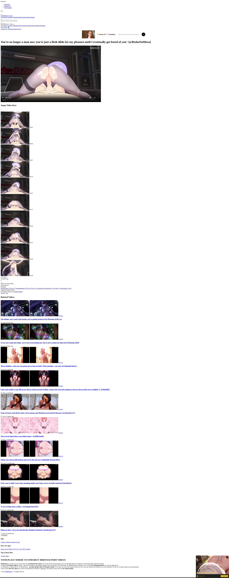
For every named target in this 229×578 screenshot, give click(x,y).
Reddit (51, 288)
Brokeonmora (5, 288)
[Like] (1, 282)
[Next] (3, 111)
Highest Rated (31, 25)
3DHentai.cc (9, 571)
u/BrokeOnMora (18, 291)
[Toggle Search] (1, 19)
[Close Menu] (13, 24)
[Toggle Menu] (1, 14)
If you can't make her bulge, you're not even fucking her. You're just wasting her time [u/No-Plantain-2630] (40, 343)
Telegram (8, 542)
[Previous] (1, 111)
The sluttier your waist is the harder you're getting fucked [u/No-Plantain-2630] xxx (31, 319)
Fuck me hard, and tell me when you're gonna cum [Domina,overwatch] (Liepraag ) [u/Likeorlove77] (38, 413)
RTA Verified (26, 549)
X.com (18, 542)
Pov (29, 288)
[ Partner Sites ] (5, 556)
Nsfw (59, 288)
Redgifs (43, 288)
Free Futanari (8, 8)
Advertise (10, 29)
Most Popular (23, 25)
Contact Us (4, 29)
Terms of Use (4, 549)
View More (4, 535)
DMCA (11, 549)
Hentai (67, 288)
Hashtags (42, 25)
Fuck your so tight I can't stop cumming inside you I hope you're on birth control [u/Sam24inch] (36, 483)
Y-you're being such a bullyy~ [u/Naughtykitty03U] (19, 507)
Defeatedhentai (21, 288)
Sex (35, 288)
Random (37, 25)
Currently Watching (13, 25)
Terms (15, 29)
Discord (13, 542)
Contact (3, 542)
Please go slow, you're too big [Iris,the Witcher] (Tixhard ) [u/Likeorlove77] (28, 530)
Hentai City (7, 6)
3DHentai (7, 4)
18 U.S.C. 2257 (17, 549)
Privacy (19, 29)
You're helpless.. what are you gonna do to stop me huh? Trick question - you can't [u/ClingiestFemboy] (39, 366)
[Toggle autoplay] (1, 109)
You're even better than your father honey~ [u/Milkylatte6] (22, 436)
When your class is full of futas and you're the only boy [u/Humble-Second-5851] (30, 460)
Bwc (13, 288)
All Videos (4, 25)
